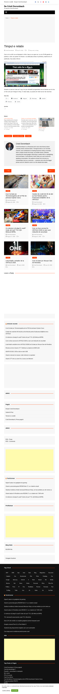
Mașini (40, 579)
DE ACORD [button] (14, 690)
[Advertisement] (29, 30)
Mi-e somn (7, 673)
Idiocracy (15, 579)
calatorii (8, 576)
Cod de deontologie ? (10, 669)
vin (43, 590)
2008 (13, 572)
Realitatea (30, 586)
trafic (16, 590)
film (31, 576)
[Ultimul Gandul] (46, 122)
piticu (43, 583)
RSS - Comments (10, 441)
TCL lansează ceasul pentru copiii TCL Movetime (17, 617)
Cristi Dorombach (10, 50)
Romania (45, 586)
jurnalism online (19, 136)
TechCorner (11, 478)
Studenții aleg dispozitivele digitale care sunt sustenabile (19, 627)
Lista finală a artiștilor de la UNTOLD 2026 (17, 344)
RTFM (6, 683)
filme (37, 576)
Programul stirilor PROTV (11, 681)
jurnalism (8, 136)
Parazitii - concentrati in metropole (13, 671)
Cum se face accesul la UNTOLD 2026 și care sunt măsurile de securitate (41, 230)
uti (29, 590)
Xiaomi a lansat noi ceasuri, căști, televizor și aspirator (20, 355)
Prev (8, 170)
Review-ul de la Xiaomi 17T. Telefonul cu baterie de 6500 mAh (23, 348)
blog (35, 572)
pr (19, 586)
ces (15, 576)
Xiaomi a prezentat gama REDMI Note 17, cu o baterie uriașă (22, 486)
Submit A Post (9, 412)
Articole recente (12, 324)
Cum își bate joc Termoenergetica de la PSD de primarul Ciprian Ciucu (16, 196)
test (52, 586)
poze (14, 586)
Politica (7, 586)
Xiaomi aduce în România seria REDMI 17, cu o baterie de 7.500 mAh (25, 493)
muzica (8, 583)
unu (23, 590)
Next (50, 170)
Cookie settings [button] (6, 690)
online (28, 136)
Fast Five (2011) (8, 677)
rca (24, 586)
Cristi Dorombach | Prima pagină (14, 419)
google (7, 579)
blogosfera (42, 572)
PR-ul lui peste (8, 675)
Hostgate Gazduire (11, 558)
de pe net (32, 50)
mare (33, 579)
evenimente (23, 576)
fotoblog (45, 576)
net (14, 583)
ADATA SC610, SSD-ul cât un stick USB (17, 351)
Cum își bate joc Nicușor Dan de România (40, 344)
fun (52, 576)
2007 (7, 572)
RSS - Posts (9, 439)
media (51, 579)
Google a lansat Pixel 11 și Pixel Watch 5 (15, 624)
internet (23, 579)
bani (30, 572)
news (20, 583)
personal (35, 583)
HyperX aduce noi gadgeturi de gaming (16, 482)
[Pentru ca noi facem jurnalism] (30, 124)
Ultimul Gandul (42, 127)
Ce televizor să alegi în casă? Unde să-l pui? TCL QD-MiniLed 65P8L (16, 230)
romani (38, 586)
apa (18, 572)
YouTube (50, 590)
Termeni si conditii (8, 2)
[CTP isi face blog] (12, 124)
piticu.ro (50, 583)
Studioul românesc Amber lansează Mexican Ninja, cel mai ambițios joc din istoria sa (29, 490)
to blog (36, 50)
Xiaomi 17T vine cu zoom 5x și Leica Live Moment (19, 358)
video (36, 590)
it (28, 579)
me (46, 579)
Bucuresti (50, 572)
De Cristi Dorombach (14, 6)
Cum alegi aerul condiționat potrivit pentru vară (16, 631)
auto (24, 572)
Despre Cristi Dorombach (20, 2)
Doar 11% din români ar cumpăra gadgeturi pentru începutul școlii (22, 620)
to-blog (8, 590)
